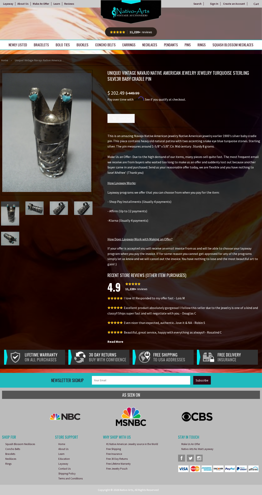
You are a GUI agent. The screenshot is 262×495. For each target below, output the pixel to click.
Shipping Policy (67, 473)
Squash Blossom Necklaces (232, 44)
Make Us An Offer (190, 444)
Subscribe (202, 380)
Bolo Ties (63, 44)
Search (197, 4)
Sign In (214, 4)
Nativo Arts (126, 490)
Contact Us (64, 468)
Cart (256, 4)
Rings (202, 44)
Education (64, 459)
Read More (115, 341)
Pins (188, 44)
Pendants (171, 44)
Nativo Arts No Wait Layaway (197, 449)
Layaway (8, 4)
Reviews (69, 4)
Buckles (82, 44)
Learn (56, 4)
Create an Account (234, 4)
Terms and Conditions (70, 478)
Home (4, 60)
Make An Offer (41, 4)
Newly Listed (18, 44)
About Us (22, 4)
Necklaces (149, 44)
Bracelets (41, 44)
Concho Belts (105, 44)
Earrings (129, 44)
